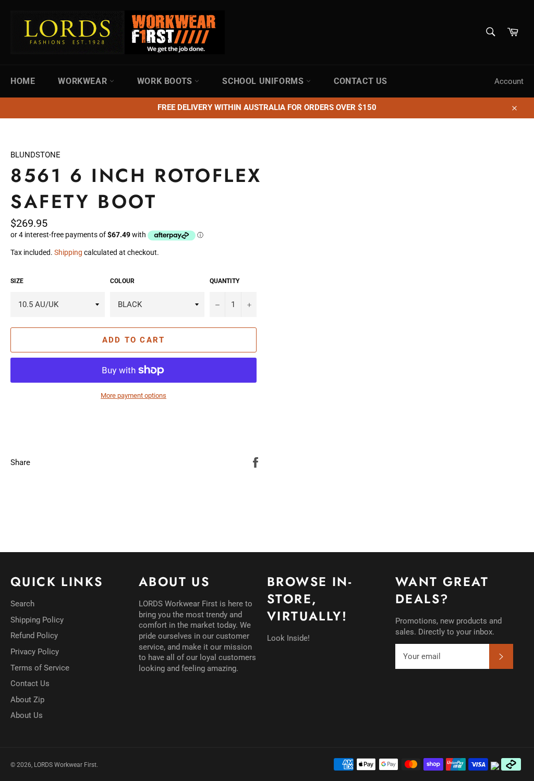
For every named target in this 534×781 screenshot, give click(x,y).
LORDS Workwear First (65, 764)
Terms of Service (39, 668)
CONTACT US (360, 81)
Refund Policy (34, 635)
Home (22, 81)
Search (22, 603)
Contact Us (30, 683)
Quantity (224, 281)
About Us (26, 715)
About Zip (27, 699)
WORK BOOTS (166, 81)
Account (509, 81)
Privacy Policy (34, 651)
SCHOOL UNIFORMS (264, 81)
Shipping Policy (37, 620)
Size (16, 281)
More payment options (133, 395)
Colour (122, 281)
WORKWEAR (83, 81)
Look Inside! (288, 638)
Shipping (68, 252)
